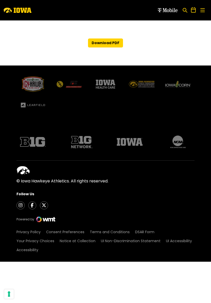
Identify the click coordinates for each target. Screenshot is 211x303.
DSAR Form (144, 231)
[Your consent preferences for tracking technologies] (9, 294)
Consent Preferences (65, 231)
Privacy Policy (28, 231)
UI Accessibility (179, 240)
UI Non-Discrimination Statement (131, 240)
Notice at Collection (77, 240)
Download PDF (105, 42)
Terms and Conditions (110, 231)
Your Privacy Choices (35, 240)
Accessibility (27, 249)
